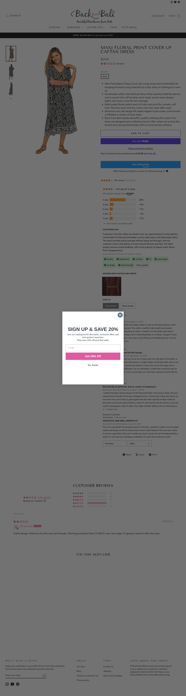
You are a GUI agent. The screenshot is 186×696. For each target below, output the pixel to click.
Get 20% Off (93, 356)
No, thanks (93, 365)
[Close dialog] (120, 315)
